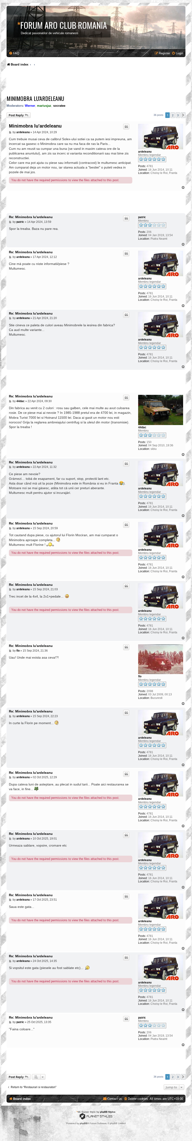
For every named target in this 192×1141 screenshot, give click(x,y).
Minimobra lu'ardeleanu (35, 98)
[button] (183, 115)
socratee (59, 105)
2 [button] (173, 115)
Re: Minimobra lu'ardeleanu (31, 217)
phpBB (83, 1123)
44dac (142, 427)
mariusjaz (44, 105)
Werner (30, 105)
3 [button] (178, 115)
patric (142, 217)
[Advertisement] (92, 81)
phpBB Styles (107, 1112)
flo (139, 676)
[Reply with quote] (126, 126)
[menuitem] (14, 53)
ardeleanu (144, 151)
